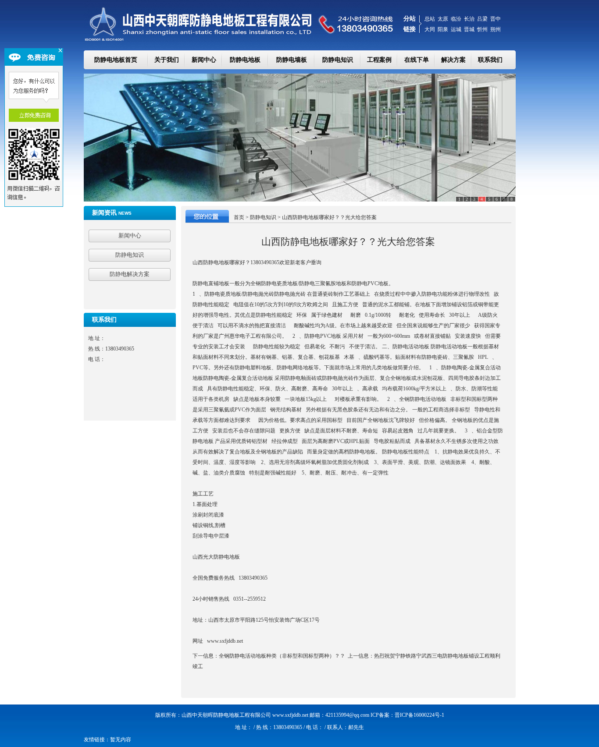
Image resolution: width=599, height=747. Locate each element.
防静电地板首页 (115, 60)
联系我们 (490, 60)
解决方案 (453, 60)
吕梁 (482, 19)
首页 (239, 217)
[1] (300, 138)
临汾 (456, 19)
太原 (443, 19)
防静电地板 (245, 60)
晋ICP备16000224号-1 (419, 715)
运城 (456, 29)
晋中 (495, 19)
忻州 (482, 29)
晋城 (469, 29)
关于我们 (166, 60)
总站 (429, 19)
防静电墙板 (291, 60)
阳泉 (443, 29)
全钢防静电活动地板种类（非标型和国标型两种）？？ (282, 656)
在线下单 (416, 60)
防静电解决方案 (130, 274)
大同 (429, 29)
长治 (469, 19)
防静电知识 (337, 60)
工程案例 (379, 60)
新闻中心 (204, 60)
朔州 (495, 29)
